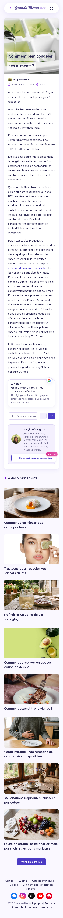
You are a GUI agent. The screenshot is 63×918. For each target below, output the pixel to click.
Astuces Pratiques (43, 880)
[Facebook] (14, 896)
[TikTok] (31, 896)
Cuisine (22, 880)
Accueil (9, 880)
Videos (14, 884)
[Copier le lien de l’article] (43, 416)
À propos (37, 903)
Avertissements (42, 907)
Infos (28, 907)
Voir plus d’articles (31, 861)
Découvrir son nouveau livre (37, 456)
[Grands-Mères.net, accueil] (30, 8)
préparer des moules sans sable (27, 268)
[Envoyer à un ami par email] (51, 416)
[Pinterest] (49, 896)
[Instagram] (22, 896)
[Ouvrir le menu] (51, 8)
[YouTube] (40, 896)
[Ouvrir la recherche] (9, 8)
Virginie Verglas (22, 79)
